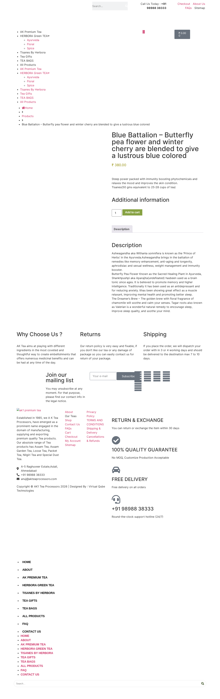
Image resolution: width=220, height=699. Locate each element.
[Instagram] (147, 376)
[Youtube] (166, 376)
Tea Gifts (26, 56)
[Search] (126, 6)
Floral (30, 44)
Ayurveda (33, 40)
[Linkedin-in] (157, 376)
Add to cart (132, 212)
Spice (30, 48)
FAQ (25, 624)
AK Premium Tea (30, 31)
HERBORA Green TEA (34, 36)
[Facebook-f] (138, 376)
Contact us (31, 631)
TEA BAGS (27, 60)
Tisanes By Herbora (33, 52)
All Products (28, 64)
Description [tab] (121, 229)
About (27, 569)
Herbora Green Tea (38, 585)
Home (26, 562)
